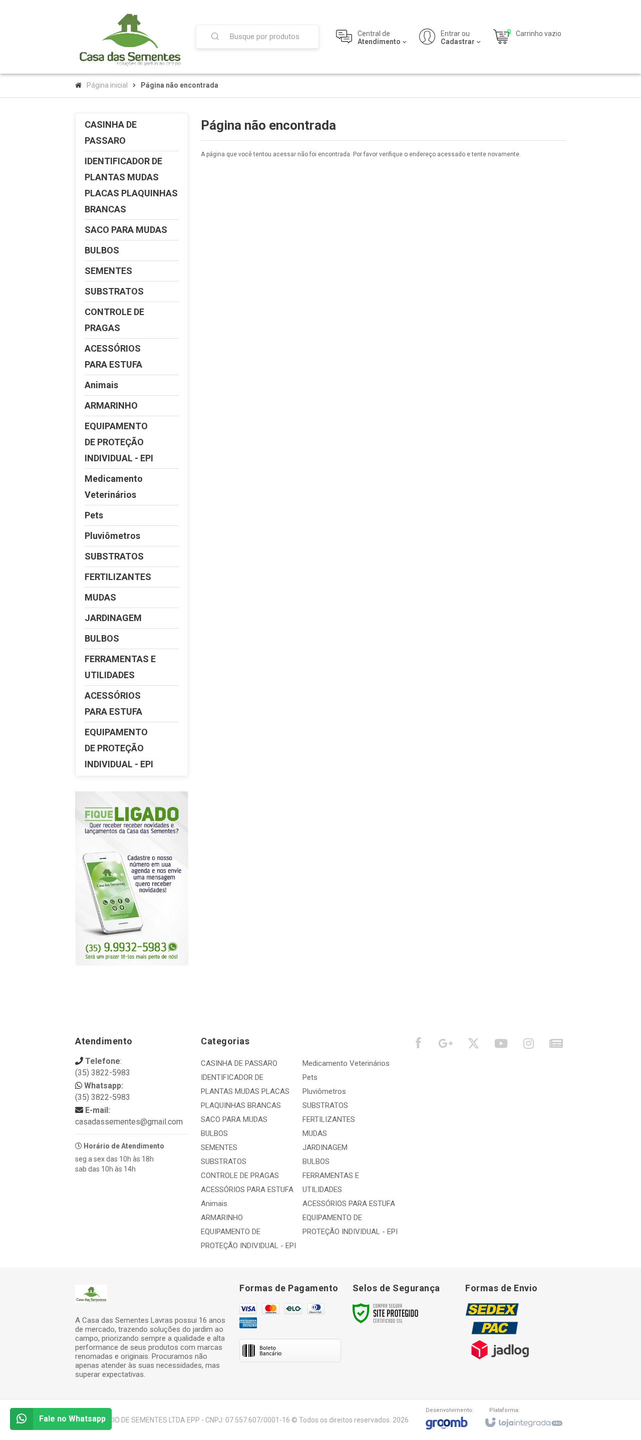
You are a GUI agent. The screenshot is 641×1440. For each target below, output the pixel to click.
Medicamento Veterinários (346, 1063)
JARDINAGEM (325, 1147)
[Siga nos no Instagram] (528, 1045)
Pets (309, 1077)
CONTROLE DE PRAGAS (240, 1175)
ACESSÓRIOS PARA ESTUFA (247, 1189)
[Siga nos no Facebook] (418, 1045)
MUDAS (314, 1133)
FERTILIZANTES (328, 1119)
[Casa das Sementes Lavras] (129, 37)
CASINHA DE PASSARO (239, 1063)
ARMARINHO (222, 1217)
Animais (214, 1203)
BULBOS (214, 1133)
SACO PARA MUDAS (234, 1119)
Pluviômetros (324, 1091)
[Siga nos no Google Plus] (445, 1045)
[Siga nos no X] (473, 1045)
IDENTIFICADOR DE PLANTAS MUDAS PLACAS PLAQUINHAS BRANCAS (245, 1091)
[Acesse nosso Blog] (555, 1045)
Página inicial (107, 85)
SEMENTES (219, 1147)
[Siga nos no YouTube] (500, 1045)
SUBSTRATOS (223, 1161)
